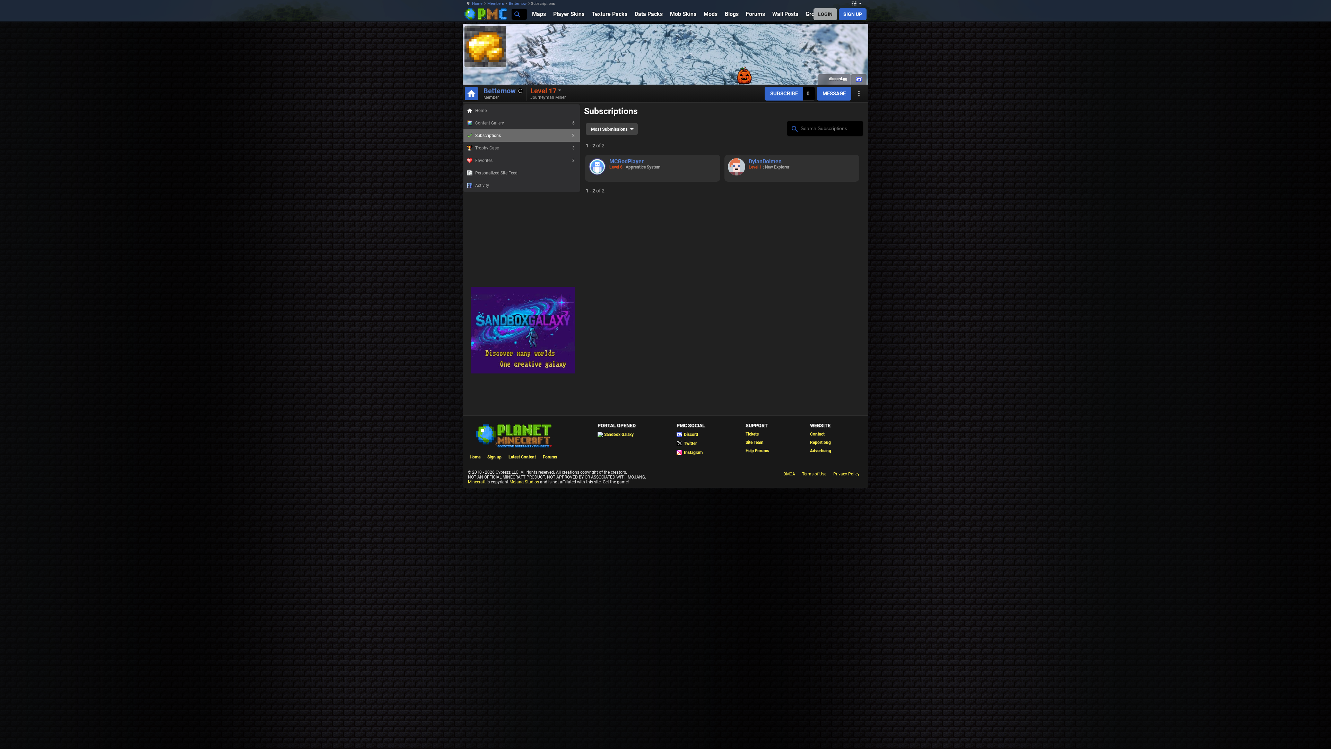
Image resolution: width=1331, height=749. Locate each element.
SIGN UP (852, 14)
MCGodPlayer (626, 161)
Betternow (518, 3)
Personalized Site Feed (496, 173)
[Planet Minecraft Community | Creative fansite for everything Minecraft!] (513, 435)
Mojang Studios (524, 482)
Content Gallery (525, 123)
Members (495, 3)
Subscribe (784, 94)
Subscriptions (525, 135)
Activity (482, 185)
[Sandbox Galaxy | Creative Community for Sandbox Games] (523, 372)
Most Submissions (609, 129)
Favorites (525, 160)
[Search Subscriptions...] (794, 127)
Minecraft (477, 482)
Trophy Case (525, 148)
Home (477, 3)
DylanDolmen (765, 161)
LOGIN (825, 14)
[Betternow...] (517, 14)
